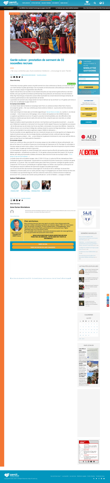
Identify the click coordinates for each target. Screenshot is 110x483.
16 (86, 329)
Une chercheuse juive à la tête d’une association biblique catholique (84, 8)
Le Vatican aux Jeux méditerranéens (46, 8)
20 (97, 329)
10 (88, 326)
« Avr (80, 338)
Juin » (83, 338)
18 (91, 329)
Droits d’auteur (91, 476)
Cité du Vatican (35, 3)
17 (88, 329)
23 (86, 332)
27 (97, 332)
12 (94, 326)
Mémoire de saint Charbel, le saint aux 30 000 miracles (91, 286)
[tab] (84, 442)
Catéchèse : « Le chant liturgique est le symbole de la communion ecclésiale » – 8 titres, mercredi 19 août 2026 (88, 244)
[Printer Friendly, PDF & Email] (71, 84)
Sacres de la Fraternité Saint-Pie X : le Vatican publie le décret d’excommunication (91, 271)
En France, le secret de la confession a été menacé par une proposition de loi (91, 294)
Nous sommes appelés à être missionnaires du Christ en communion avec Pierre (88, 238)
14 (80, 329)
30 (86, 335)
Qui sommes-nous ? (56, 476)
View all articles (14, 216)
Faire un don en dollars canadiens (43, 247)
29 (83, 335)
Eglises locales (14, 13)
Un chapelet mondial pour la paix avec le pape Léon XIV (91, 278)
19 (94, 329)
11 (91, 326)
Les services (73, 476)
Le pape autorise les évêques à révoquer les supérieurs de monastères (91, 303)
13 (97, 326)
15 (83, 329)
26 (94, 332)
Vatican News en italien (53, 112)
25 (91, 332)
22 (83, 332)
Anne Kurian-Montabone (28, 75)
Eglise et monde (46, 3)
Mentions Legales (81, 476)
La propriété (65, 476)
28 (80, 335)
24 (88, 332)
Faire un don (63, 3)
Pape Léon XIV (26, 3)
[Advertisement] (43, 263)
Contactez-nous (100, 476)
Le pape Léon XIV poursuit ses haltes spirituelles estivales (82, 376)
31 (88, 335)
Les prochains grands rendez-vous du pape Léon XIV (83, 365)
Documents (55, 3)
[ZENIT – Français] (12, 3)
